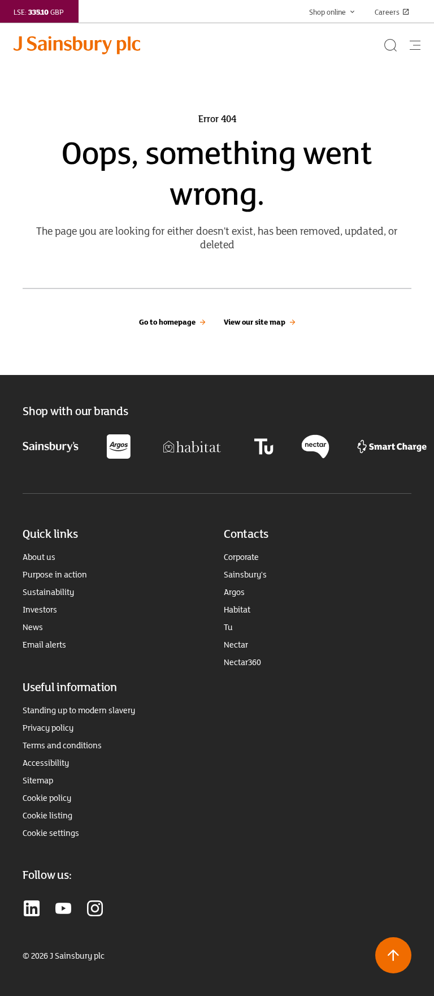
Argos (234, 592)
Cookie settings (51, 833)
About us (39, 557)
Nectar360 (242, 662)
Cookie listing (47, 815)
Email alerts (44, 644)
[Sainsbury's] (51, 446)
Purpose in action (55, 574)
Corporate (241, 557)
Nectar (236, 644)
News (33, 627)
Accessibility (46, 763)
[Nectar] (315, 445)
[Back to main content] (393, 955)
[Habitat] (192, 445)
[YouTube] (63, 909)
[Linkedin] (32, 909)
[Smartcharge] (392, 445)
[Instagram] (95, 909)
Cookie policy (47, 798)
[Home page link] (198, 45)
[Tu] (264, 445)
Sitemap (38, 780)
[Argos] (118, 445)
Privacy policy (48, 727)
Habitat (237, 609)
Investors (40, 609)
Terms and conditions (62, 745)
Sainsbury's (245, 574)
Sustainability (48, 592)
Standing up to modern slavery (79, 710)
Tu (228, 627)
